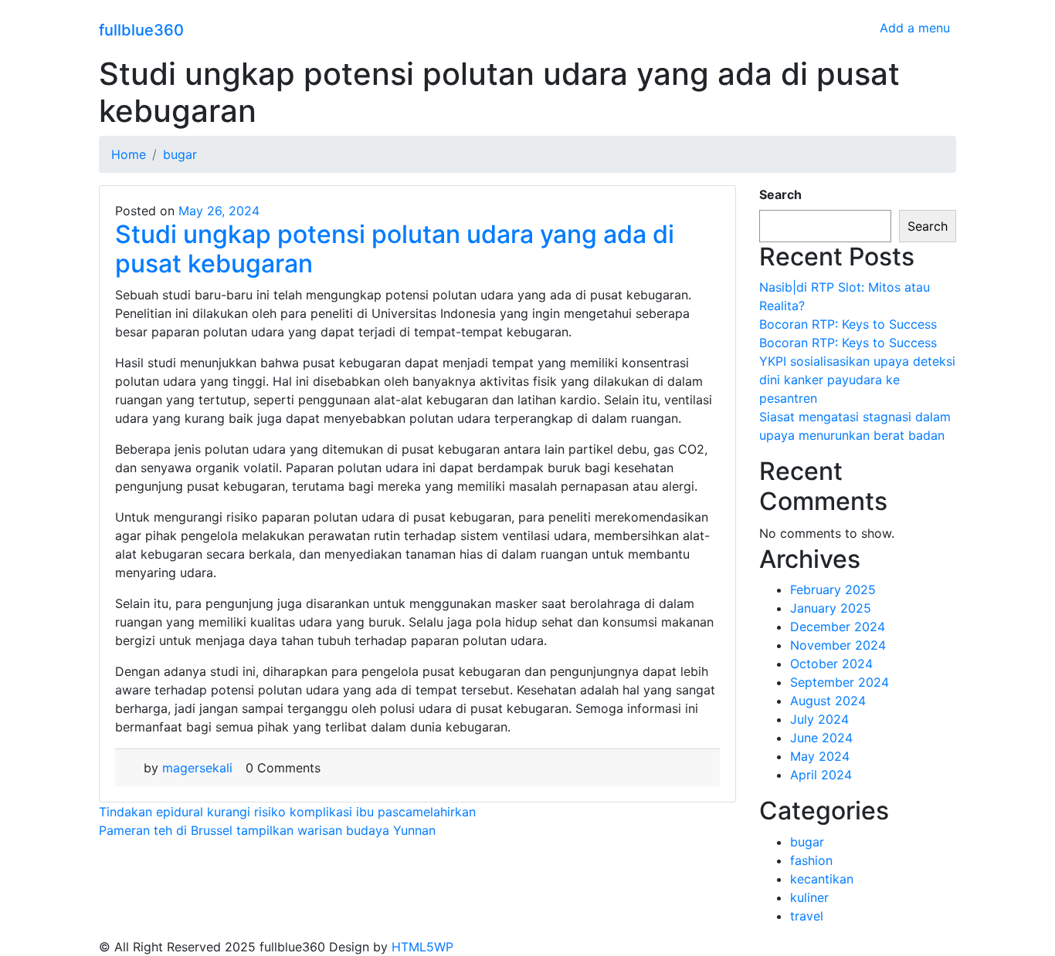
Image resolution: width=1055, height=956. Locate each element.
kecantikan (821, 879)
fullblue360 (141, 30)
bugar (807, 842)
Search (780, 194)
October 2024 (831, 663)
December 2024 (837, 626)
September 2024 (839, 682)
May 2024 (820, 756)
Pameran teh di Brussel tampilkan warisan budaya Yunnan (267, 830)
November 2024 (838, 645)
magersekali (197, 767)
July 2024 (819, 719)
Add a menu (915, 27)
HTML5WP (422, 946)
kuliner (809, 897)
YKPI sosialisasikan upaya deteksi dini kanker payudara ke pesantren (857, 379)
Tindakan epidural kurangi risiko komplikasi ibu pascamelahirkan (287, 811)
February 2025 (833, 589)
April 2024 (821, 774)
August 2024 (828, 700)
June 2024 (821, 737)
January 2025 (830, 608)
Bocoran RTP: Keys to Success (848, 324)
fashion (811, 860)
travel (806, 916)
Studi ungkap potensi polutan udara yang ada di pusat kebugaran (394, 249)
